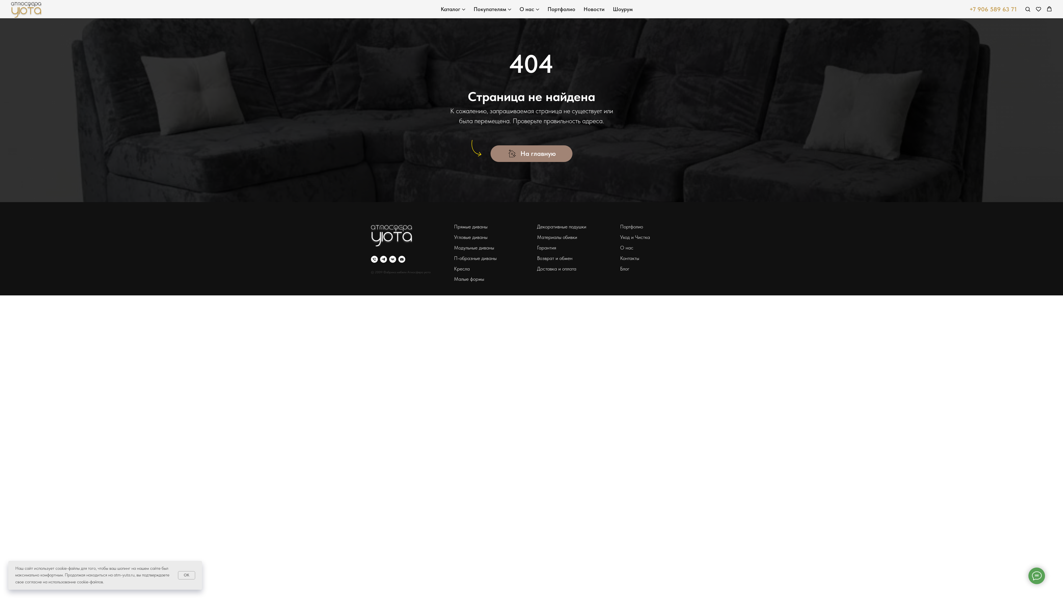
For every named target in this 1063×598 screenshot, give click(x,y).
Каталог (450, 9)
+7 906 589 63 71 (993, 9)
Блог (624, 269)
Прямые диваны (470, 227)
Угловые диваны (470, 237)
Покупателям (490, 9)
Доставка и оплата (556, 269)
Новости (594, 9)
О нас (527, 9)
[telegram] (383, 259)
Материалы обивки (557, 237)
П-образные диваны (475, 258)
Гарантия (546, 248)
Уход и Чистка (635, 237)
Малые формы (469, 279)
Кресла (462, 269)
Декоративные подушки (561, 227)
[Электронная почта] (401, 259)
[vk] (392, 259)
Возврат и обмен (554, 258)
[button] (1027, 9)
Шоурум (623, 9)
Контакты (629, 258)
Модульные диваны (474, 248)
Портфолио (561, 9)
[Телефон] (374, 259)
